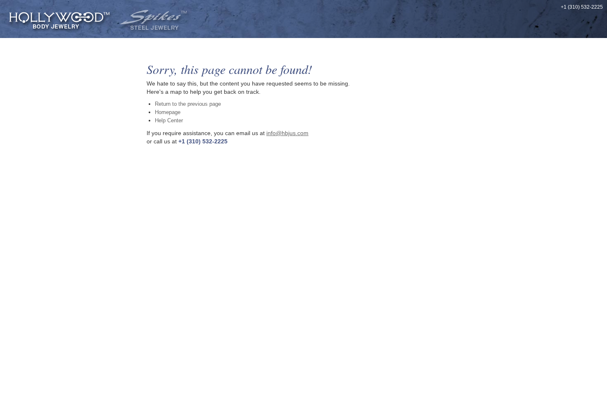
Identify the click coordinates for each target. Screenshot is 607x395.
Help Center (169, 120)
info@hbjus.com (287, 133)
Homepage (167, 112)
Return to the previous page (188, 104)
